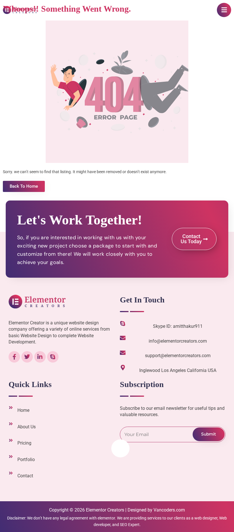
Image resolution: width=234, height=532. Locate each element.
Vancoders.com (169, 510)
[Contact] (11, 473)
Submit (208, 434)
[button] (224, 10)
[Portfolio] (11, 456)
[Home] (11, 407)
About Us (26, 426)
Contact (25, 475)
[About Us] (11, 423)
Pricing (24, 443)
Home (23, 410)
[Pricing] (11, 440)
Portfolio (26, 459)
